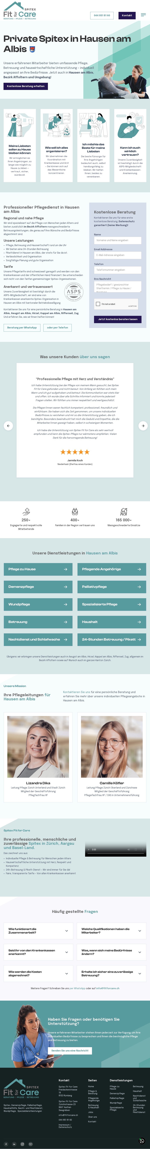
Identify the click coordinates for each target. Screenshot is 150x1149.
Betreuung (138, 1087)
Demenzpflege (117, 1094)
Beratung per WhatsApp (22, 328)
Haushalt (137, 1091)
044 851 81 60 (102, 15)
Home (91, 1087)
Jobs (90, 1112)
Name (97, 234)
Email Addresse (103, 249)
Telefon (98, 264)
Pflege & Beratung (92, 1092)
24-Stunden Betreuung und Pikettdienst (139, 1108)
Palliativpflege (117, 1098)
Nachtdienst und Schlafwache (139, 1098)
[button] (8, 426)
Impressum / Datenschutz (65, 1126)
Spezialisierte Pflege (117, 1109)
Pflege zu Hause (114, 1088)
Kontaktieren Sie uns (76, 692)
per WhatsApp (77, 988)
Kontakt (127, 15)
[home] (20, 10)
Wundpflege (116, 1103)
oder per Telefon (57, 328)
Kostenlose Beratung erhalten (25, 86)
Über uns (92, 1117)
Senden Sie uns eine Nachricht (69, 1051)
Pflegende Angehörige (94, 1099)
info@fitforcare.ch (107, 988)
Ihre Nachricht (102, 279)
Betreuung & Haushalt (93, 1106)
